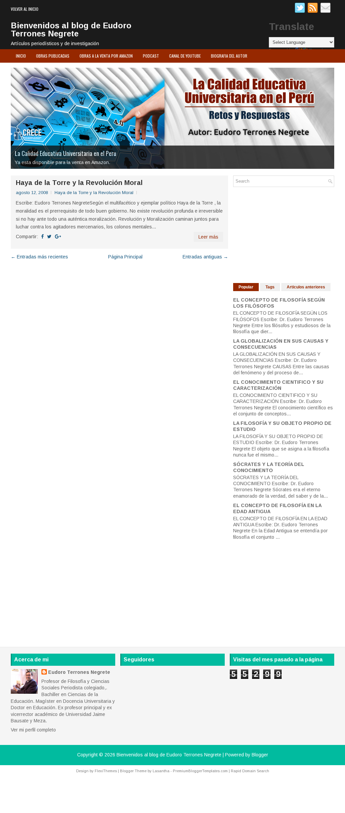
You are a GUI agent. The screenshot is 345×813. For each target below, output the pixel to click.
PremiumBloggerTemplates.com (200, 771)
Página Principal (125, 256)
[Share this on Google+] (58, 236)
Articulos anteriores (306, 287)
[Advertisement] (283, 234)
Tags (270, 287)
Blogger (260, 754)
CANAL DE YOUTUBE (185, 56)
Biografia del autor (229, 56)
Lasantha (161, 771)
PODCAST (151, 56)
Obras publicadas (52, 56)
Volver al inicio (24, 9)
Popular (246, 287)
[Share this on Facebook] (42, 236)
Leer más (208, 237)
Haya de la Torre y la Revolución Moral (79, 182)
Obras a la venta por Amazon (106, 56)
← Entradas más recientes (39, 256)
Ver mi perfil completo (33, 729)
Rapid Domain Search (250, 771)
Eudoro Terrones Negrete (79, 672)
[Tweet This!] (49, 236)
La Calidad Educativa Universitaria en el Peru (65, 153)
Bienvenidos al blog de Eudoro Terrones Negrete (71, 29)
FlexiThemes (106, 771)
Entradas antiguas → (205, 256)
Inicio (21, 56)
